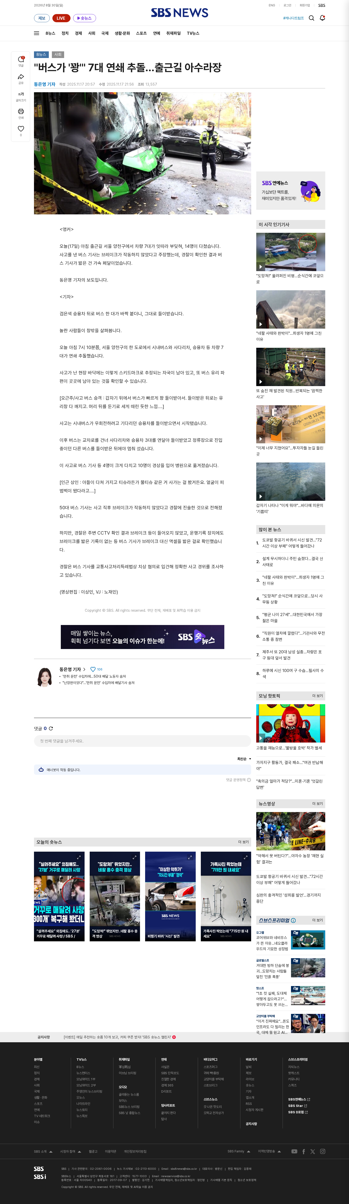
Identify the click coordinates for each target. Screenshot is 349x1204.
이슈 (37, 1122)
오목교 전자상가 (214, 1113)
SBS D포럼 (296, 1111)
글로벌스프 (262, 960)
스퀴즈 (292, 1085)
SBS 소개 (43, 1152)
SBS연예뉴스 (297, 1099)
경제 (78, 33)
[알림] (322, 18)
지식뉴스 (293, 1067)
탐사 (164, 1119)
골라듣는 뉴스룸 (129, 1094)
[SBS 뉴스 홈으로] (179, 13)
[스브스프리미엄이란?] (294, 920)
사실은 (165, 1067)
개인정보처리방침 (135, 1151)
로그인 (287, 5)
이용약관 (110, 1151)
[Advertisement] (143, 809)
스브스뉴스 (210, 1098)
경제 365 (167, 1085)
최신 (37, 1067)
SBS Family (239, 1151)
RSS (249, 1104)
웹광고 (93, 1151)
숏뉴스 (250, 1085)
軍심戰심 (125, 1067)
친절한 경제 (168, 1079)
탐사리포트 (168, 1104)
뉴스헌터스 (83, 1073)
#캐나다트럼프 (293, 18)
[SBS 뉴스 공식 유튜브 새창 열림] (294, 1151)
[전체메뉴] (36, 33)
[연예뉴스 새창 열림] (290, 190)
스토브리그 (210, 1085)
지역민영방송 (269, 1151)
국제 (105, 33)
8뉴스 (50, 33)
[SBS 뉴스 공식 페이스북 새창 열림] (304, 1151)
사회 (91, 33)
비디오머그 (210, 1058)
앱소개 (250, 1097)
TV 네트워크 (42, 1116)
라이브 (250, 1079)
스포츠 (141, 33)
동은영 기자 (70, 669)
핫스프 (260, 988)
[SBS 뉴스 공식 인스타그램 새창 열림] (323, 1151)
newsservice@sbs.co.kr (175, 1176)
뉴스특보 (81, 1116)
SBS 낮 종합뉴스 (129, 1113)
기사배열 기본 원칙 (221, 1180)
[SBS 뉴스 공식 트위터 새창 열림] (313, 1151)
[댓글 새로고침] (50, 728)
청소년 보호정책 (247, 1180)
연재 (164, 1058)
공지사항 (251, 1124)
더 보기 (242, 841)
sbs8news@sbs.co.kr (184, 1169)
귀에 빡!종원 (211, 1073)
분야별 (38, 1058)
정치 (65, 33)
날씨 (248, 1067)
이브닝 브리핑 (127, 1073)
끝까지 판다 (168, 1113)
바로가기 (251, 1058)
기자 (248, 1091)
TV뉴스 (193, 33)
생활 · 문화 (40, 1097)
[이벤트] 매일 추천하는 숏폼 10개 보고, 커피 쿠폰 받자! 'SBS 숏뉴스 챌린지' (117, 1036)
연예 (156, 33)
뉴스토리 (81, 1110)
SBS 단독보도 (170, 1073)
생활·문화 (122, 33)
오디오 (123, 1086)
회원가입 (305, 5)
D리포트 (166, 1091)
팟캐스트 (293, 1073)
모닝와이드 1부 (85, 1079)
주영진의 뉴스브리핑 (89, 1091)
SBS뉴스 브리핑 (129, 1107)
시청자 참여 (70, 1152)
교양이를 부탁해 (265, 1016)
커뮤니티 (293, 1079)
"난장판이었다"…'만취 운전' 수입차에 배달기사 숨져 (98, 683)
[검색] (311, 18)
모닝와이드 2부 (86, 1085)
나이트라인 (83, 1104)
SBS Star (295, 1105)
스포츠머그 (210, 1067)
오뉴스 (80, 1097)
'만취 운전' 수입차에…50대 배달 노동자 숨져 (94, 676)
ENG (272, 5)
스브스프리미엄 (298, 1058)
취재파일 (173, 33)
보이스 (123, 1101)
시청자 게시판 (254, 1110)
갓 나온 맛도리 (213, 1107)
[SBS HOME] (321, 5)
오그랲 (260, 932)
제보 (248, 1073)
